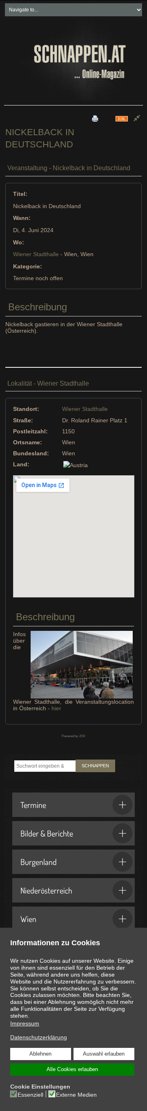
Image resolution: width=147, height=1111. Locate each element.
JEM (82, 736)
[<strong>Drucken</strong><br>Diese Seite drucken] (95, 118)
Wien (28, 918)
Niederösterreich (46, 890)
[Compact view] (137, 118)
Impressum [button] (24, 1023)
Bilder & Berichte (46, 833)
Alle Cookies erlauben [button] (72, 1069)
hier (56, 708)
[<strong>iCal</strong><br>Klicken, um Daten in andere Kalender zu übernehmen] (121, 118)
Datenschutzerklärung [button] (38, 1037)
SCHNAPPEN (95, 765)
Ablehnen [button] (40, 1054)
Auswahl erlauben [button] (104, 1054)
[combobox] (45, 766)
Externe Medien (76, 1095)
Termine (33, 804)
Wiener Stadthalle (36, 254)
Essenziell (30, 1095)
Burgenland (38, 861)
